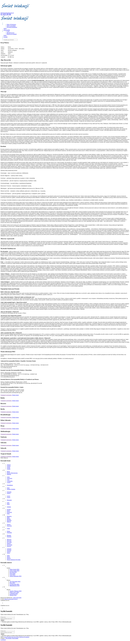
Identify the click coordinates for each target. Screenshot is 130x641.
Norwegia (9, 525)
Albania (9, 464)
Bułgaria (9, 474)
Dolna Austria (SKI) (14, 569)
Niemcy (9, 524)
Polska (8, 531)
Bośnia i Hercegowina (12, 473)
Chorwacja (9, 478)
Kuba (8, 513)
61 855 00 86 (6, 14)
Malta (8, 517)
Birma (8, 471)
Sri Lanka (9, 542)
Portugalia (9, 532)
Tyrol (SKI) (12, 574)
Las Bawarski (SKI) (14, 584)
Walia (8, 555)
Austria (8, 469)
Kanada (9, 509)
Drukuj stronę (15, 395)
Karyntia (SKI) (13, 572)
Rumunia (9, 536)
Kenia (8, 511)
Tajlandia (9, 548)
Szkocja (9, 543)
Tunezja (9, 551)
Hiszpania (9, 500)
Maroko (9, 519)
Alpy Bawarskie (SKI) (15, 581)
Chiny (8, 477)
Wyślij (2, 620)
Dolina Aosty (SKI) (14, 592)
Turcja (8, 553)
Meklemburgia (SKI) (15, 585)
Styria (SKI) (12, 573)
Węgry (8, 557)
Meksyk (9, 521)
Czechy (9, 482)
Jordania (9, 506)
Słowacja (9, 539)
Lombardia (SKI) (14, 593)
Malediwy (9, 516)
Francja (8, 493)
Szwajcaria (9, 544)
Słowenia (9, 540)
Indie (8, 502)
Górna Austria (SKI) (14, 570)
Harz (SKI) (12, 583)
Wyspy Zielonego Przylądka (13, 559)
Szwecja (9, 546)
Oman (8, 528)
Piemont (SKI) (13, 595)
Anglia (8, 467)
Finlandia (9, 492)
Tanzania (9, 550)
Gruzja (8, 497)
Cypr (8, 479)
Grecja (8, 496)
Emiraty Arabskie (11, 489)
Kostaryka (9, 512)
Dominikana (10, 485)
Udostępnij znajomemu (6, 395)
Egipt (8, 487)
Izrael (8, 504)
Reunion (9, 535)
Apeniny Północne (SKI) (16, 591)
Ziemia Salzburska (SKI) (15, 576)
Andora (8, 466)
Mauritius (9, 520)
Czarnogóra (9, 481)
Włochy (9, 558)
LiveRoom (3, 639)
